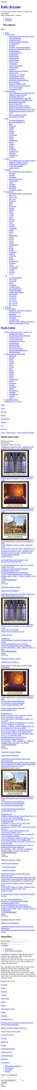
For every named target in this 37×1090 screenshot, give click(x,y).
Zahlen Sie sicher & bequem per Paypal (14, 1028)
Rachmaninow (13, 245)
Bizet (10, 204)
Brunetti (11, 210)
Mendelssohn (13, 140)
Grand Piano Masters (16, 166)
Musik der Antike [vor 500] (18, 95)
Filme (7, 118)
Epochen (4, 412)
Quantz (11, 144)
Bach (10, 124)
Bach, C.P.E (13, 197)
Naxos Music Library (8, 1009)
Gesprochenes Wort (15, 89)
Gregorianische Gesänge (17, 341)
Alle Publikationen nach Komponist (20, 193)
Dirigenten (12, 188)
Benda (11, 203)
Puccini (11, 239)
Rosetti (11, 146)
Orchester (12, 184)
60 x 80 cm (12, 299)
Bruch (11, 212)
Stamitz (11, 259)
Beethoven (12, 126)
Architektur (12, 285)
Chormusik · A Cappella (17, 75)
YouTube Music (21, 594)
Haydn (11, 137)
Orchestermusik (14, 43)
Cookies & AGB (6, 1052)
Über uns (8, 307)
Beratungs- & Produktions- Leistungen (21, 321)
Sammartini (12, 252)
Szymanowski (13, 151)
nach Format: (13, 294)
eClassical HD (14, 764)
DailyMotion (5, 998)
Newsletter (12, 318)
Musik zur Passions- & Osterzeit (19, 86)
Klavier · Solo (13, 62)
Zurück (3, 1086)
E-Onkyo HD (30, 879)
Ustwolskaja (13, 268)
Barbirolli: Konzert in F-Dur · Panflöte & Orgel (16, 449)
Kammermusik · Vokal (16, 76)
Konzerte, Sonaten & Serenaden (19, 47)
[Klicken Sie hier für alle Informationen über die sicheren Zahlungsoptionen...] (18, 1024)
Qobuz (12, 596)
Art (6, 276)
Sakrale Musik (13, 67)
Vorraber (12, 157)
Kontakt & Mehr (10, 309)
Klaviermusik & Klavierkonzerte (19, 336)
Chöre (11, 182)
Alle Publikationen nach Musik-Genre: (21, 36)
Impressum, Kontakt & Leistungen (20, 310)
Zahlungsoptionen (15, 316)
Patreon (3, 1012)
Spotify (3, 594)
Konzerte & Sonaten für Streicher (20, 49)
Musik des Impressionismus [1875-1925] (22, 109)
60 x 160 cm (13, 305)
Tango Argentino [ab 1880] (18, 115)
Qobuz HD (28, 762)
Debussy (12, 131)
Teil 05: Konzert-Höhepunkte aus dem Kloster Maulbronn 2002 (17, 541)
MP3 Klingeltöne (14, 352)
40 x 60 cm (12, 296)
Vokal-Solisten (13, 181)
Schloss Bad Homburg (16, 292)
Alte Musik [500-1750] (16, 97)
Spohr (11, 257)
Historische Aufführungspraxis (19, 80)
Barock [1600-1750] (15, 104)
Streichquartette (14, 60)
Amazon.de (16, 762)
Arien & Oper (13, 73)
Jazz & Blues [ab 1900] (16, 117)
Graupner (12, 226)
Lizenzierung (5, 1062)
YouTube (4, 995)
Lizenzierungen (14, 320)
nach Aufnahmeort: (15, 289)
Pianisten (12, 175)
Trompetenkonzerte (15, 53)
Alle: (2, 1080)
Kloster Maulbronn (15, 290)
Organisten (12, 177)
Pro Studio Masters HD (26, 764)
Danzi (11, 217)
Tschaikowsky (13, 155)
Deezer (8, 594)
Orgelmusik (13, 64)
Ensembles (12, 186)
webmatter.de (12, 1075)
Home (3, 29)
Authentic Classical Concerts (18, 162)
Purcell (11, 241)
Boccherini (12, 206)
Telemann (12, 153)
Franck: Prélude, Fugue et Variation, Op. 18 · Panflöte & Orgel (17, 478)
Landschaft (12, 281)
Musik (11, 283)
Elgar (11, 223)
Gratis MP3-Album (11, 400)
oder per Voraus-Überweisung (10, 1031)
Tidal (3, 667)
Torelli (11, 265)
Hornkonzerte (13, 54)
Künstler (7, 170)
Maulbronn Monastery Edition (11, 587)
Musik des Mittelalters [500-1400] (20, 98)
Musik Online (8, 327)
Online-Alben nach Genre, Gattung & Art (18, 332)
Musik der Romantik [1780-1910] (20, 107)
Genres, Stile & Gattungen (25, 432)
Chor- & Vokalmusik (16, 65)
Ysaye (11, 274)
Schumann (12, 150)
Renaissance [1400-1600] (17, 102)
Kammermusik (14, 58)
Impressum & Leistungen (13, 1066)
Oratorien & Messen (15, 337)
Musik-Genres (9, 34)
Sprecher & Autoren (15, 190)
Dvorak (11, 133)
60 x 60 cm (12, 298)
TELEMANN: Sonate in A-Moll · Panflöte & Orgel (18, 549)
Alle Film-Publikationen (17, 120)
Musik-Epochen (10, 91)
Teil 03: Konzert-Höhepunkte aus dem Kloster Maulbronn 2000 (17, 510)
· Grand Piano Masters (8, 867)
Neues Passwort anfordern (13, 951)
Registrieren (9, 949)
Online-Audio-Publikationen (18, 350)
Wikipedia (4, 1016)
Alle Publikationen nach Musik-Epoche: (22, 93)
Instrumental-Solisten (16, 179)
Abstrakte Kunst (14, 287)
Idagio (7, 762)
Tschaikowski (13, 267)
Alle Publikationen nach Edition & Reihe (22, 161)
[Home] (3, 2)
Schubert (12, 148)
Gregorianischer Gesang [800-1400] (20, 100)
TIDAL (7, 596)
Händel (11, 139)
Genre (3, 408)
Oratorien (12, 69)
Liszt (10, 234)
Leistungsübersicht (7, 1055)
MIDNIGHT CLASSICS (13, 401)
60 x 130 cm (13, 303)
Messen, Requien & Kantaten (18, 71)
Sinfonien (12, 45)
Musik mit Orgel (14, 347)
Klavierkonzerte (14, 51)
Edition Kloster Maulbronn (18, 164)
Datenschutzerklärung (8, 1049)
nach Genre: (13, 279)
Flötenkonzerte (14, 56)
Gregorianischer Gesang (17, 78)
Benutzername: (6, 941)
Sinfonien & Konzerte (16, 334)
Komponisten (9, 192)
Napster (13, 594)
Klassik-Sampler (14, 82)
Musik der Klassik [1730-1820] (19, 106)
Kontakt (3, 1045)
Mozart (11, 142)
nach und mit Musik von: (17, 122)
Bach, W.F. (12, 199)
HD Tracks (28, 877)
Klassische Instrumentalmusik (18, 42)
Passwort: (4, 943)
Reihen (7, 159)
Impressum (12, 314)
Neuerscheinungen (15, 38)
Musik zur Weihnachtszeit (17, 84)
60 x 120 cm (13, 301)
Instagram (4, 991)
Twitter (3, 988)
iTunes (22, 762)
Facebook (4, 985)
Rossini (11, 250)
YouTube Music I (16, 665)
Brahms (11, 128)
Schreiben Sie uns (15, 312)
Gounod (11, 225)
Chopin (11, 129)
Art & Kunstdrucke (15, 278)
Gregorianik (13, 135)
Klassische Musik (14, 40)
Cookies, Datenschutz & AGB (19, 323)
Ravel (11, 246)
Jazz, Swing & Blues (16, 87)
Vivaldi (11, 270)
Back (2, 1084)
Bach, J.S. (12, 195)
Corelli (11, 215)
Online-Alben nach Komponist (15, 354)
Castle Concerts (14, 168)
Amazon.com (19, 596)
